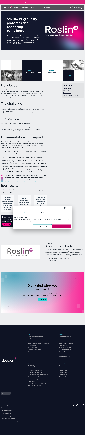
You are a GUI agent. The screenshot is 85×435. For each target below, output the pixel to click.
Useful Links (62, 363)
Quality (61, 334)
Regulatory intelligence (65, 349)
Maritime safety (32, 347)
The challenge (67, 90)
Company (47, 7)
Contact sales (77, 7)
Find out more (60, 2)
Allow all (61, 226)
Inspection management (65, 347)
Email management (33, 377)
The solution (67, 93)
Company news (63, 372)
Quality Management (65, 336)
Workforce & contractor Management (38, 343)
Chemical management (34, 349)
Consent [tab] (23, 212)
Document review (64, 352)
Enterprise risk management (35, 370)
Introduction (67, 88)
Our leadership (63, 370)
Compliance (31, 363)
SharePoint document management (38, 374)
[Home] (7, 7)
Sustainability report (64, 377)
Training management (65, 338)
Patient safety (32, 352)
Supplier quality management (67, 343)
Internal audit (31, 368)
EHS (29, 334)
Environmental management (35, 336)
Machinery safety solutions (35, 341)
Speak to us (42, 299)
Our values (62, 368)
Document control (64, 341)
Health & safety (32, 338)
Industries (25, 7)
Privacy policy (4, 405)
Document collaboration (35, 372)
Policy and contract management (37, 383)
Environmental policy (6, 413)
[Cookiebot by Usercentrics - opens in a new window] (65, 208)
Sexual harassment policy (7, 416)
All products (62, 366)
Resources (38, 7)
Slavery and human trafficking (8, 418)
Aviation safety (32, 345)
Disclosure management (34, 379)
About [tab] (62, 212)
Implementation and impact (71, 95)
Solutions (16, 7)
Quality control (63, 345)
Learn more (6, 224)
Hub (32, 7)
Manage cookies (41, 226)
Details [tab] (42, 212)
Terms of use (4, 407)
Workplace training (64, 356)
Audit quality (31, 381)
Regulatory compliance (34, 385)
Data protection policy (6, 410)
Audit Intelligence (33, 366)
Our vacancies (63, 374)
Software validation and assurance (68, 354)
